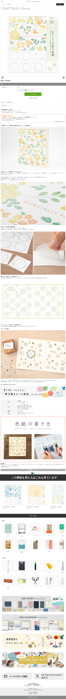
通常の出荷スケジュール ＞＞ (60, 121)
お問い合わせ (4, 105)
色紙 (3, 7)
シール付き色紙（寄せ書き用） (9, 7)
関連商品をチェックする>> (33, 469)
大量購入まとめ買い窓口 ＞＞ (33, 693)
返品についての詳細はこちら (7, 102)
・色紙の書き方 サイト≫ (5, 466)
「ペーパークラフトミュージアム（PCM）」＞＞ (10, 326)
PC (37, 696)
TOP (1, 7)
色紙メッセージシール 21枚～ (19, 7)
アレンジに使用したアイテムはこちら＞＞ (9, 384)
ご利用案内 (30, 688)
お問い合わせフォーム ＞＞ (9, 112)
